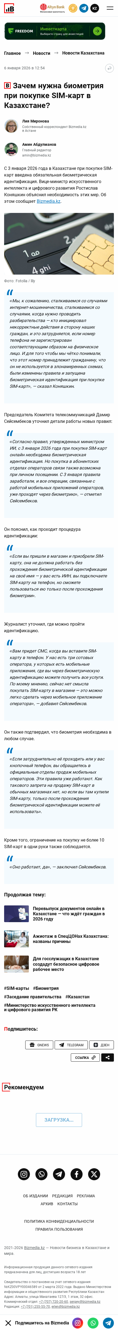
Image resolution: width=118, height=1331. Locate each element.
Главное (12, 53)
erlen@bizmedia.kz (66, 1307)
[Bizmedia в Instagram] (77, 1323)
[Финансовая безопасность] (52, 8)
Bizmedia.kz (48, 201)
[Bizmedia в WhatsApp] (93, 1323)
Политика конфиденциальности (59, 1221)
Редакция (62, 1196)
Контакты (67, 1204)
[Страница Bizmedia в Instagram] (24, 1174)
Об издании (35, 1196)
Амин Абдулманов (39, 144)
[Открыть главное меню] (110, 8)
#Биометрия (46, 988)
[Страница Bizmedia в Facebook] (77, 1174)
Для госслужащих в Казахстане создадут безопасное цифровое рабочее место (66, 964)
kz (94, 8)
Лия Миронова (35, 121)
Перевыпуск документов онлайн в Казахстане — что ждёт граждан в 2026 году (69, 914)
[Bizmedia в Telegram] (108, 1323)
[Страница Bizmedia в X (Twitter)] (94, 1174)
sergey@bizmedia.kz (85, 1302)
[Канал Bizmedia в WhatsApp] (41, 1174)
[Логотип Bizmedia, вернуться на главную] (9, 8)
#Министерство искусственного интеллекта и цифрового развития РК (49, 1007)
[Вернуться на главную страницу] (109, 68)
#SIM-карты (16, 988)
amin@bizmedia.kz (36, 155)
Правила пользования (59, 1229)
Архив (47, 1204)
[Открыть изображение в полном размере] (59, 244)
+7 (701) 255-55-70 (35, 1307)
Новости (41, 53)
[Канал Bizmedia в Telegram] (59, 1174)
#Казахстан (77, 997)
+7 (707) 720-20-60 (53, 1302)
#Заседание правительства (32, 997)
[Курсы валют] (73, 8)
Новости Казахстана (83, 53)
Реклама (86, 1196)
